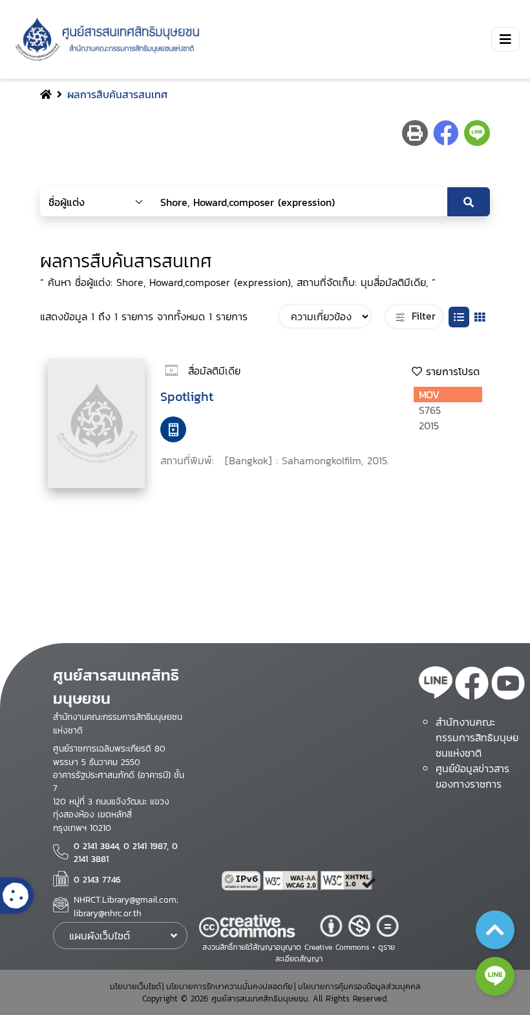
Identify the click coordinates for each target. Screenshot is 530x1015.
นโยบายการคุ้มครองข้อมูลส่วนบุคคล (359, 986)
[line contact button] (495, 976)
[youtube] (508, 685)
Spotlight (186, 396)
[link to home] (105, 39)
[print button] (415, 133)
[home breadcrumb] (46, 94)
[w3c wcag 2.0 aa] (292, 880)
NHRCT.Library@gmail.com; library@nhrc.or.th (126, 906)
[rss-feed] (435, 685)
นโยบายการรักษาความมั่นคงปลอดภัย (229, 986)
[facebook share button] (446, 133)
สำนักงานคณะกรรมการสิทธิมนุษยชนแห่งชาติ (477, 737)
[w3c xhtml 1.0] (348, 880)
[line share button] (477, 133)
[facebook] (472, 685)
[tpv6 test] (242, 880)
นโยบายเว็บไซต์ (135, 986)
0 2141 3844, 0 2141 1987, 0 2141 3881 (126, 852)
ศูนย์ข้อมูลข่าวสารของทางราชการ (472, 776)
